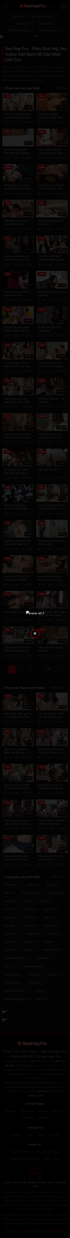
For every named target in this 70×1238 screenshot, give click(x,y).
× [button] (35, 633)
